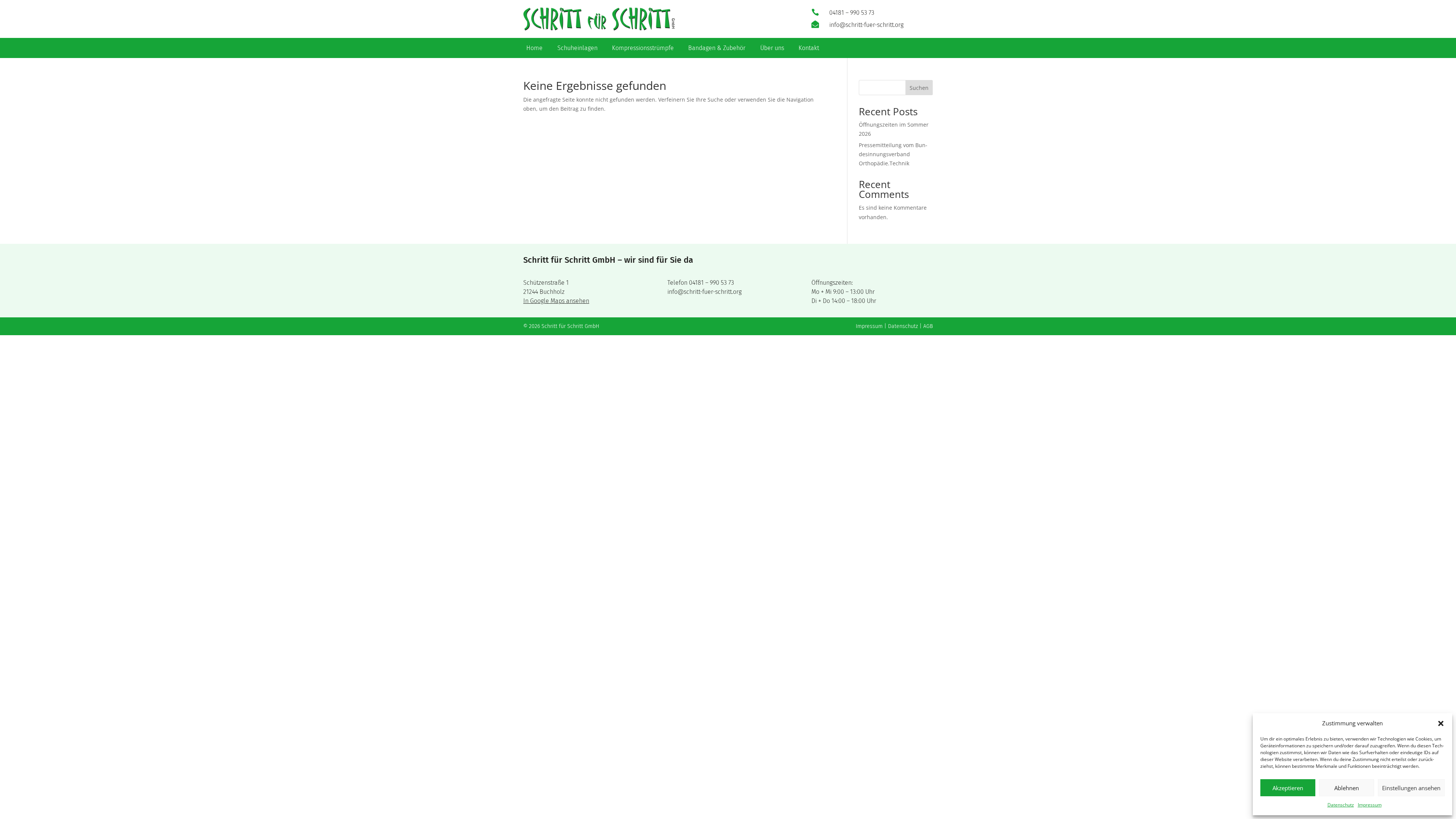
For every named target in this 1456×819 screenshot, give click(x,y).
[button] (1441, 723)
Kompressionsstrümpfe (643, 49)
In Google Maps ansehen (556, 300)
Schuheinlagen (577, 49)
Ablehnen (1346, 788)
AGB (928, 326)
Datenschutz (1340, 805)
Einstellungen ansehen (1411, 788)
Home (534, 49)
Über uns (772, 49)
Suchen (919, 87)
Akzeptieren (1287, 788)
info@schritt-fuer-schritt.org (704, 291)
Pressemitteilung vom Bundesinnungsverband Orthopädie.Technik (893, 154)
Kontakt (809, 49)
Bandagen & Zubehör (716, 49)
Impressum (1370, 805)
